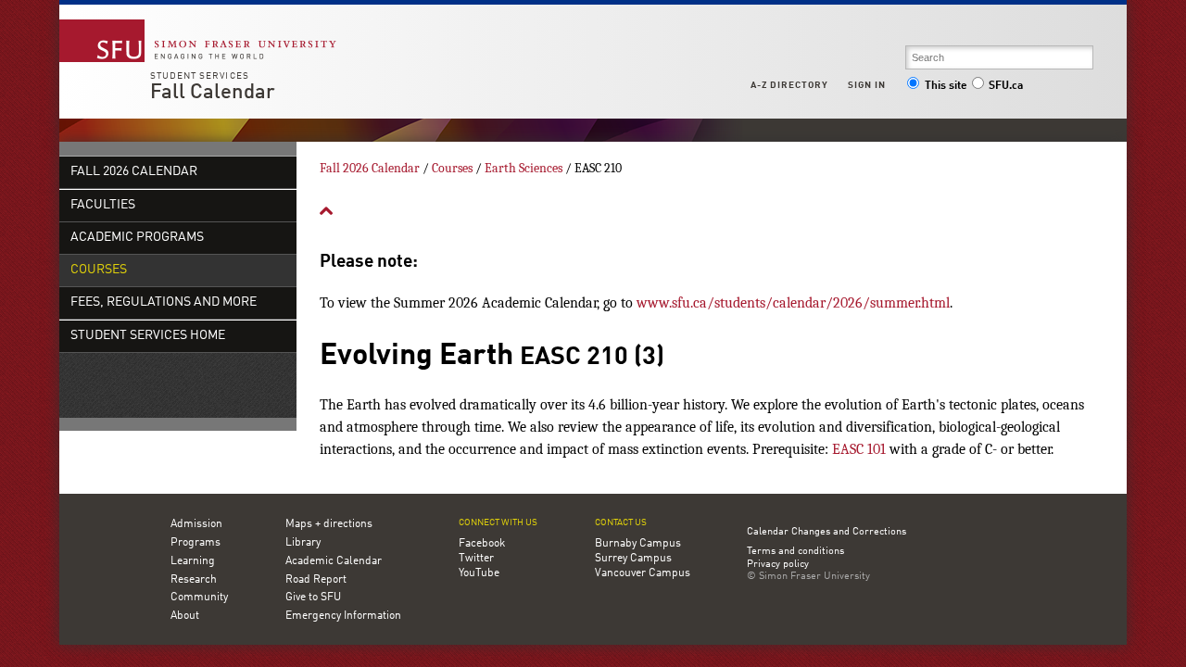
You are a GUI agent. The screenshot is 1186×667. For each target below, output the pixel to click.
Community (199, 597)
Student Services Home (147, 336)
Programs (195, 542)
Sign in (867, 85)
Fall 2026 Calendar (133, 172)
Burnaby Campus (638, 543)
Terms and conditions (795, 552)
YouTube (479, 573)
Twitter (476, 558)
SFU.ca (1006, 86)
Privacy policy (778, 565)
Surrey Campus (633, 558)
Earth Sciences (523, 168)
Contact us (621, 523)
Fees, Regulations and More (163, 302)
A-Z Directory (789, 85)
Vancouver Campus (642, 573)
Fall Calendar (212, 92)
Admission (196, 524)
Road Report (316, 579)
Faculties (102, 205)
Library (303, 542)
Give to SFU (313, 597)
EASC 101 (859, 449)
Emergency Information (343, 616)
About (184, 616)
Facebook (482, 543)
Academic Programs (137, 238)
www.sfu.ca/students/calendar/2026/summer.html (793, 303)
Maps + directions (328, 524)
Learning (192, 561)
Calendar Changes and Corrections (826, 532)
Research (193, 579)
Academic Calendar (333, 561)
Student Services (199, 76)
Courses (98, 270)
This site (946, 86)
